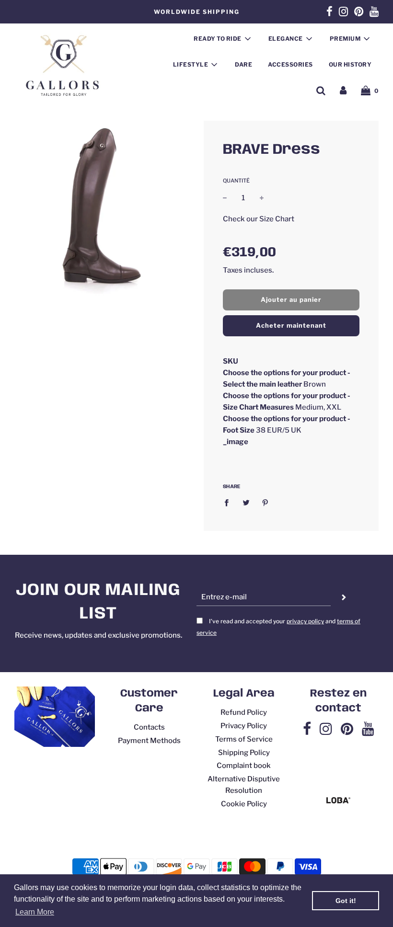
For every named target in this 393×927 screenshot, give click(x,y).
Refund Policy (243, 712)
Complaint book (244, 765)
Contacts (149, 727)
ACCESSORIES (290, 64)
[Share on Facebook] (229, 502)
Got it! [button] (345, 900)
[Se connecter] (343, 90)
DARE (243, 64)
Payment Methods (149, 740)
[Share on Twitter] (246, 502)
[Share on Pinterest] (265, 502)
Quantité (236, 180)
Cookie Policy (244, 804)
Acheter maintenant (291, 325)
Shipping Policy (244, 752)
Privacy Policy (243, 725)
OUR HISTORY (350, 64)
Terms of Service (244, 739)
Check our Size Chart (258, 219)
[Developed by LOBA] (338, 801)
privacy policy (305, 621)
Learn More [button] (34, 912)
